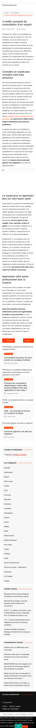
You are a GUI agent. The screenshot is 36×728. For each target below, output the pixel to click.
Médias (6, 526)
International (8, 513)
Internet (6, 517)
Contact (4, 706)
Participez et (15, 455)
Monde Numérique (10, 540)
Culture (6, 486)
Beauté (6, 477)
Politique (7, 554)
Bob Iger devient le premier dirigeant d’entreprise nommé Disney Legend (16, 595)
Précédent (9, 340)
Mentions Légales (15, 706)
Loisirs (6, 522)
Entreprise (7, 504)
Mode (6, 531)
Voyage (6, 581)
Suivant (27, 340)
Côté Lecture (8, 481)
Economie (7, 495)
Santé (6, 558)
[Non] (25, 726)
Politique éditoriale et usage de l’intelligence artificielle (18, 714)
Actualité (7, 468)
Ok (18, 726)
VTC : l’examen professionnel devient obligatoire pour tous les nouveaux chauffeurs (17, 622)
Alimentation (8, 472)
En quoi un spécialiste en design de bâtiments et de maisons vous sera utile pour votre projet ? (17, 676)
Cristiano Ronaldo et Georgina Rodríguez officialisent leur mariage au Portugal (17, 632)
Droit (5, 490)
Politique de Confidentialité (10, 709)
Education (7, 499)
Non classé (8, 544)
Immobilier (7, 508)
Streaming (7, 572)
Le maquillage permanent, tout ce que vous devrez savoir (16, 657)
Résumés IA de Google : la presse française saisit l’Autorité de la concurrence (15, 603)
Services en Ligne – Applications (15, 567)
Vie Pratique (22, 29)
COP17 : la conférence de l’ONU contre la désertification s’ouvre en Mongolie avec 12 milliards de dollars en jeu (17, 613)
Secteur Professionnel (11, 563)
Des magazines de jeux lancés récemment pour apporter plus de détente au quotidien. (17, 666)
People (6, 549)
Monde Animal (9, 535)
